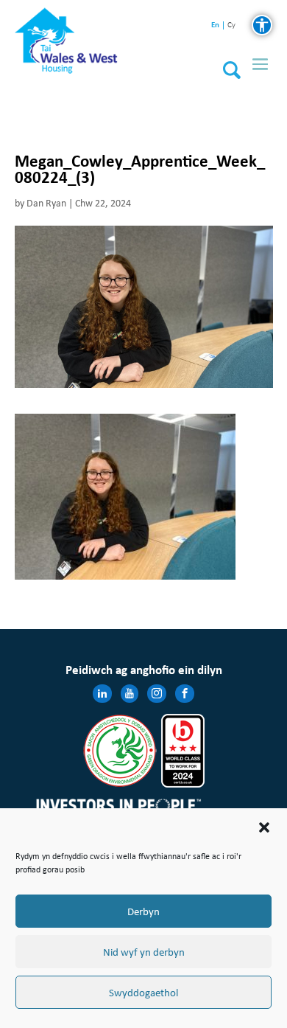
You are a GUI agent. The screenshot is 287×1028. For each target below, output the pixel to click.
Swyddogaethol (143, 992)
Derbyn (143, 911)
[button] (264, 827)
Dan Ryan (46, 203)
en (215, 24)
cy (231, 25)
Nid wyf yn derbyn (144, 952)
